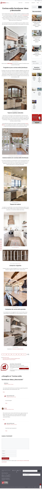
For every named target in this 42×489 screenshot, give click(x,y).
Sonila (5, 408)
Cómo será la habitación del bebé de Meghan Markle (11, 358)
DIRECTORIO (20, 2)
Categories (34, 61)
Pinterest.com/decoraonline (18, 349)
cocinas (11, 13)
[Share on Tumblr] (1, 250)
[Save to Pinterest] (14, 354)
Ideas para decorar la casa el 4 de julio (9, 359)
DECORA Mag (27, 2)
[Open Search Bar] (41, 2)
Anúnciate (33, 2)
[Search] (40, 7)
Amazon (19, 263)
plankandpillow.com (16, 247)
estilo (25, 15)
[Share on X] (9, 354)
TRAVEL (38, 2)
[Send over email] (19, 354)
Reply (6, 403)
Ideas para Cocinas (6, 357)
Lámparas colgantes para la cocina (37, 54)
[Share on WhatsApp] (24, 354)
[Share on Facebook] (4, 354)
